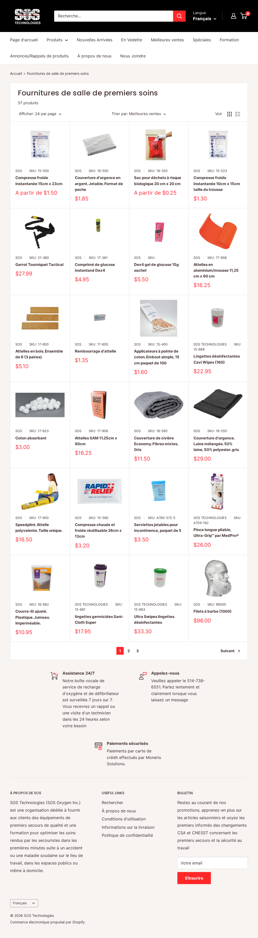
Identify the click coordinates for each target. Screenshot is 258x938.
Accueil (16, 73)
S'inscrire (194, 878)
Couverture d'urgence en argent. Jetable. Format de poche (99, 183)
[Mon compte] (233, 16)
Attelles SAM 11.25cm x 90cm (96, 441)
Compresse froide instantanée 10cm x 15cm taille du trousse (217, 183)
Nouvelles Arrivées (94, 39)
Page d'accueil (24, 39)
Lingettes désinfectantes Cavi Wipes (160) (217, 359)
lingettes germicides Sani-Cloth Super (99, 619)
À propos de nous (94, 55)
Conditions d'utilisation (124, 818)
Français (20, 903)
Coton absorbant (30, 438)
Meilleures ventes (167, 39)
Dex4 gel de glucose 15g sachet (156, 267)
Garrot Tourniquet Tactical (39, 264)
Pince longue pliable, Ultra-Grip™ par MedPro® (216, 532)
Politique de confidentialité (127, 835)
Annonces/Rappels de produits (39, 55)
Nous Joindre (133, 55)
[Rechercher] (179, 16)
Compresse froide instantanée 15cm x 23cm (38, 180)
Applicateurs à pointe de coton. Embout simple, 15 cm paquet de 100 (156, 357)
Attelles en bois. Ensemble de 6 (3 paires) (39, 354)
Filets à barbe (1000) (213, 611)
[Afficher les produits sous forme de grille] (229, 114)
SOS (18, 171)
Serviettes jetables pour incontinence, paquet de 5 (157, 527)
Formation (229, 39)
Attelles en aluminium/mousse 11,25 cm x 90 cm (216, 270)
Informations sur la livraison (128, 827)
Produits (54, 39)
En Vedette (131, 39)
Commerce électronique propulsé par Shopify (47, 922)
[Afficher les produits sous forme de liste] (238, 114)
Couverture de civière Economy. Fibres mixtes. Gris (156, 444)
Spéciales (202, 39)
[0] (244, 16)
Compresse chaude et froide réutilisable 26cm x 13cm (98, 530)
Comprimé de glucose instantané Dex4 (95, 267)
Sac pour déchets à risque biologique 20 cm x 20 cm (157, 180)
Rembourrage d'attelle (95, 351)
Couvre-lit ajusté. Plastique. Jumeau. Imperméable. (32, 617)
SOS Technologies (210, 344)
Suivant (227, 650)
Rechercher (112, 802)
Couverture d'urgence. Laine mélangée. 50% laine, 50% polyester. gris (216, 444)
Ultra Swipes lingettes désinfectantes (154, 619)
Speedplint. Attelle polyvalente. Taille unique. (38, 527)
